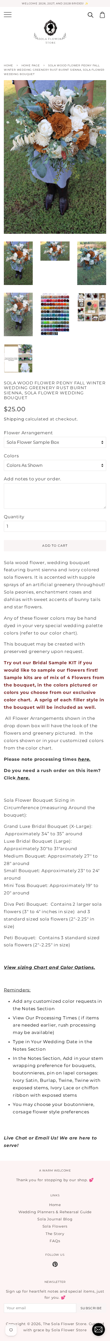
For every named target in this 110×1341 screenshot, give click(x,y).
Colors (11, 455)
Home (8, 65)
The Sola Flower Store (64, 1324)
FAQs (55, 1241)
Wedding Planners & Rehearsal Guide (55, 1212)
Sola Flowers (55, 1226)
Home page (30, 65)
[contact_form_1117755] (98, 1329)
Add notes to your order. (32, 478)
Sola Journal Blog (55, 1219)
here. (23, 777)
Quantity (14, 516)
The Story (55, 1233)
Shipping (14, 419)
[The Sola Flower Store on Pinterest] (55, 1265)
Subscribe (91, 1308)
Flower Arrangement (28, 432)
